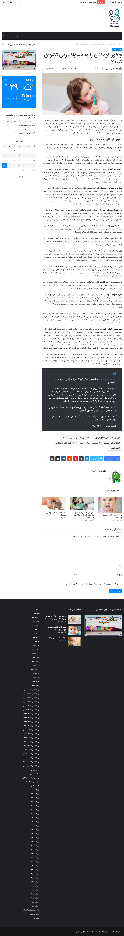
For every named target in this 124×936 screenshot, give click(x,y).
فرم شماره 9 (35, 906)
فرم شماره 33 (35, 854)
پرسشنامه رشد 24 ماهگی (31, 717)
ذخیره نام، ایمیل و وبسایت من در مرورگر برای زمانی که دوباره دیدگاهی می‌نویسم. (93, 584)
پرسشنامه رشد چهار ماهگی (30, 762)
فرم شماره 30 (35, 846)
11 (19, 155)
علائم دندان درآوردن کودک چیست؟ (112, 516)
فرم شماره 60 (35, 894)
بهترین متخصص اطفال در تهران (106, 437)
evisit (37, 609)
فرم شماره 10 (35, 790)
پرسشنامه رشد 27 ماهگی (31, 721)
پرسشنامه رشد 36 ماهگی (31, 734)
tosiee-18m (35, 617)
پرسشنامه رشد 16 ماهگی (31, 701)
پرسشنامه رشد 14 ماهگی (31, 697)
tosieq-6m (35, 685)
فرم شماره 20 (35, 826)
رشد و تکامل (35, 786)
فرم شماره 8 (35, 902)
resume (36, 613)
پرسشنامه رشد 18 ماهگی (31, 705)
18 (19, 160)
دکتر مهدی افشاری (112, 69)
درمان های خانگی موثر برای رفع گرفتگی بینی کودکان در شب (54, 617)
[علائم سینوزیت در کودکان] (74, 641)
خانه (119, 44)
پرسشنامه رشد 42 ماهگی (31, 738)
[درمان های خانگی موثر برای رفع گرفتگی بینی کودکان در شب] (74, 619)
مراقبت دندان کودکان (64, 443)
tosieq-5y (36, 681)
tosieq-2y (36, 665)
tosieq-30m (35, 669)
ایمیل (119, 575)
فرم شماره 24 (35, 834)
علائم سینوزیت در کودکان (26, 125)
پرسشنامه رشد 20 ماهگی (31, 709)
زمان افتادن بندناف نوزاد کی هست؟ (56, 513)
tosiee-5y (36, 645)
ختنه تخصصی (34, 774)
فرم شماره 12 (35, 794)
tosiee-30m (35, 633)
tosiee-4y (36, 641)
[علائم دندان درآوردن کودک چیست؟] (110, 505)
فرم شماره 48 (35, 874)
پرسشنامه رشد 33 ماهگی (31, 729)
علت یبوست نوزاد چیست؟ (87, 2)
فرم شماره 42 (35, 870)
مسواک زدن (114, 448)
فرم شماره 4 (35, 866)
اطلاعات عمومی (111, 44)
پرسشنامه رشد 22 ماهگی (31, 713)
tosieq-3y (36, 673)
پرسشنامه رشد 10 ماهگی (31, 689)
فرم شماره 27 (35, 842)
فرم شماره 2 (35, 818)
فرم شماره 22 (35, 830)
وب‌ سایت (77, 575)
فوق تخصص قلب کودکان (31, 910)
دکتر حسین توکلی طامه (31, 782)
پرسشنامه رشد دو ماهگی (31, 766)
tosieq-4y (36, 677)
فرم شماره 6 (35, 886)
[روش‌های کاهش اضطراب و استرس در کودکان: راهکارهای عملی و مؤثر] (82, 503)
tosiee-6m (35, 649)
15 (34, 160)
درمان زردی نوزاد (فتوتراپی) (30, 778)
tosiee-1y (36, 621)
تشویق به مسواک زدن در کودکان (75, 437)
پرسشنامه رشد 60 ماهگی (31, 754)
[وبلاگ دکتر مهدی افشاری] (114, 18)
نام (120, 565)
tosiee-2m (35, 625)
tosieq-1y (36, 657)
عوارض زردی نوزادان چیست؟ (25, 132)
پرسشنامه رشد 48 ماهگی (31, 742)
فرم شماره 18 (35, 810)
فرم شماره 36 (35, 858)
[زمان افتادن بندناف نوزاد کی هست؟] (54, 503)
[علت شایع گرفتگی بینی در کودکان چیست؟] (74, 630)
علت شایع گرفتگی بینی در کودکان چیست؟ (21, 121)
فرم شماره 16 (35, 806)
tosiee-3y (36, 637)
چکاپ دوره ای (35, 770)
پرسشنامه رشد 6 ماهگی (31, 750)
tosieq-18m (35, 653)
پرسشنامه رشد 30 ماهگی (31, 725)
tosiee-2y (36, 629)
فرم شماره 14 (35, 802)
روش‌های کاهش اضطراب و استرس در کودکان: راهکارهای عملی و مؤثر (84, 515)
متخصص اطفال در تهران (88, 443)
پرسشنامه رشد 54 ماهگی (31, 746)
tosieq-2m (35, 661)
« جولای (20, 176)
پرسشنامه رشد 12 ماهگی (31, 693)
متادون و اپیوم (34, 914)
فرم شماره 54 (35, 882)
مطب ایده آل (35, 918)
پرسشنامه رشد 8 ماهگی (31, 758)
